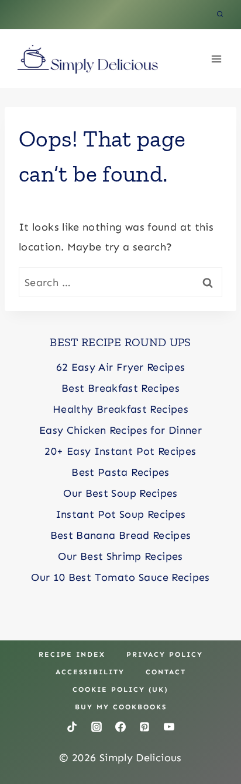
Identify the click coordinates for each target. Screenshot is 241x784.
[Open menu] (216, 59)
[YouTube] (169, 726)
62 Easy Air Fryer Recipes (120, 367)
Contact (166, 672)
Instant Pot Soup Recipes (121, 514)
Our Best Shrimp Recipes (120, 556)
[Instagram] (96, 726)
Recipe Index (72, 654)
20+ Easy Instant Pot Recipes (120, 451)
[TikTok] (71, 726)
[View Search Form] (220, 15)
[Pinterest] (144, 726)
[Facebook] (120, 726)
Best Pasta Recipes (120, 472)
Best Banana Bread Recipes (120, 535)
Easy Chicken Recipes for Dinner (120, 430)
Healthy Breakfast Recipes (120, 409)
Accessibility (90, 672)
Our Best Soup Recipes (120, 493)
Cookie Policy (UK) (120, 689)
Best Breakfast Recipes (120, 388)
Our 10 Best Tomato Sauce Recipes (120, 577)
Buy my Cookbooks (121, 707)
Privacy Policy (164, 654)
